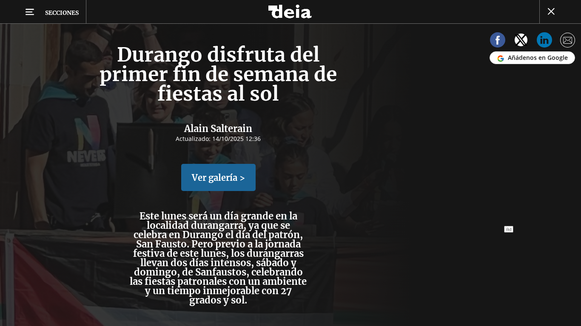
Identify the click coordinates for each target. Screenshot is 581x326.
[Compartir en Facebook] (497, 41)
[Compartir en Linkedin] (544, 41)
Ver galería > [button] (218, 177)
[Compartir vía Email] (567, 41)
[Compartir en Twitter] (521, 41)
